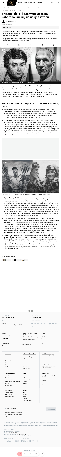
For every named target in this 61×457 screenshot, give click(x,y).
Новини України (8, 358)
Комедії (25, 381)
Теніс (24, 396)
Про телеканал (5, 338)
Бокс (24, 392)
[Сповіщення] (58, 3)
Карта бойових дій (27, 358)
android (8, 441)
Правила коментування (27, 341)
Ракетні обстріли (27, 356)
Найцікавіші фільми (28, 375)
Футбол (25, 394)
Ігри (42, 343)
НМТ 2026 (44, 380)
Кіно (24, 373)
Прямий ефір (8, 360)
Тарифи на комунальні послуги (12, 381)
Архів (42, 338)
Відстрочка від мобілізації (48, 364)
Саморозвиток (45, 382)
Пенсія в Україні (8, 385)
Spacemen (40, 2)
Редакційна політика (7, 336)
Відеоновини (8, 362)
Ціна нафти (7, 375)
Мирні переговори (27, 360)
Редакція (4, 333)
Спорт (25, 390)
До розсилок (51, 409)
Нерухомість (8, 390)
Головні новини (8, 356)
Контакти (43, 331)
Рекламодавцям (5, 343)
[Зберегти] (53, 45)
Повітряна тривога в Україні (30, 362)
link (32, 323)
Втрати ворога (26, 368)
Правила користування (7, 345)
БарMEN (20, 2)
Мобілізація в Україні (48, 354)
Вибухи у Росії (26, 366)
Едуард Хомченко (11, 21)
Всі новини (8, 354)
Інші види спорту (27, 400)
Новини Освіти (46, 373)
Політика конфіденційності (28, 331)
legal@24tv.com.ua (21, 434)
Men (3, 7)
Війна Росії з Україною (29, 354)
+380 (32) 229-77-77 (12, 432)
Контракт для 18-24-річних (48, 362)
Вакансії (43, 333)
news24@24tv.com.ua (8, 317)
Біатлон (25, 398)
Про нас (4, 331)
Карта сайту (43, 340)
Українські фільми (27, 377)
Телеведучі (4, 340)
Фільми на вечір (27, 379)
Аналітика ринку (9, 392)
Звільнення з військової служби (50, 356)
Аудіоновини (8, 364)
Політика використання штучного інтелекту (29, 334)
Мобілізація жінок (46, 360)
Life (34, 2)
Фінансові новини (9, 379)
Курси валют (8, 377)
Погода (6, 366)
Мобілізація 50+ (45, 358)
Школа (43, 378)
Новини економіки (10, 373)
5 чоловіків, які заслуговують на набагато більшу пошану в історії (23, 7)
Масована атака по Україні (29, 364)
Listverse (9, 24)
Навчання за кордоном (47, 385)
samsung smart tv (33, 441)
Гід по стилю (28, 2)
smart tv (25, 441)
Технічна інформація (26, 344)
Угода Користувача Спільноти (28, 339)
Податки (7, 383)
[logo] (11, 3)
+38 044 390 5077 (36, 317)
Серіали (25, 383)
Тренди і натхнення (9, 396)
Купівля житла (8, 394)
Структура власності (45, 336)
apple (16, 441)
